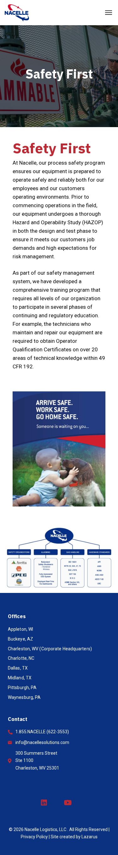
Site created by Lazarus (74, 836)
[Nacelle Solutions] (17, 12)
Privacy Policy (34, 836)
